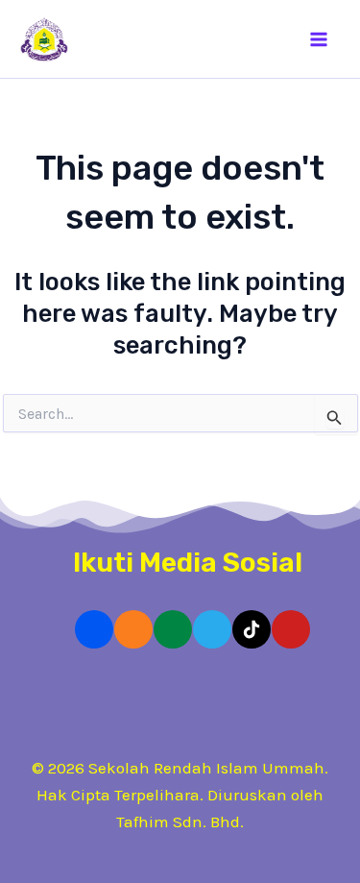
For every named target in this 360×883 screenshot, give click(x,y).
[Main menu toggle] (320, 39)
